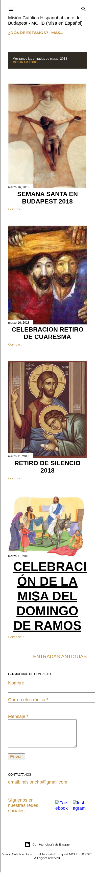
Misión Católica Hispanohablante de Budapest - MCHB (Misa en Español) (45, 20)
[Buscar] (84, 8)
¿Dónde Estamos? (28, 32)
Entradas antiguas (60, 656)
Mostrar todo (25, 62)
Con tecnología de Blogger (51, 844)
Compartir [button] (16, 209)
